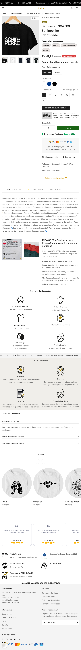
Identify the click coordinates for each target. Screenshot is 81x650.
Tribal (4, 501)
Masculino (47, 73)
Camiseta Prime (16, 13)
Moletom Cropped (69, 45)
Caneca (46, 50)
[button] (56, 108)
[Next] (43, 461)
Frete (4, 621)
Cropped (46, 45)
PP (50, 95)
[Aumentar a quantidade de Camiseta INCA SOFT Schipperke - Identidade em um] (53, 128)
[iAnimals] (40, 8)
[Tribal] (17, 483)
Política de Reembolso (51, 600)
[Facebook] (6, 639)
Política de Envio (48, 597)
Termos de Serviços (50, 593)
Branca (44, 84)
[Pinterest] (2, 639)
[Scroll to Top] (76, 638)
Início (4, 13)
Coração (37, 501)
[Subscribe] (77, 622)
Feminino (58, 73)
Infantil (55, 45)
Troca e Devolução (9, 618)
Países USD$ (7, 628)
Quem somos (7, 614)
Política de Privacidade (51, 604)
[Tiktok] (15, 639)
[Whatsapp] (19, 639)
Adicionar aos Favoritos (54, 178)
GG (68, 95)
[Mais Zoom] (35, 20)
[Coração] (48, 483)
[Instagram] (11, 639)
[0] (77, 8)
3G (73, 95)
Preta (54, 84)
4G (44, 101)
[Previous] (37, 461)
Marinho (49, 84)
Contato (5, 625)
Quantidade (46, 123)
